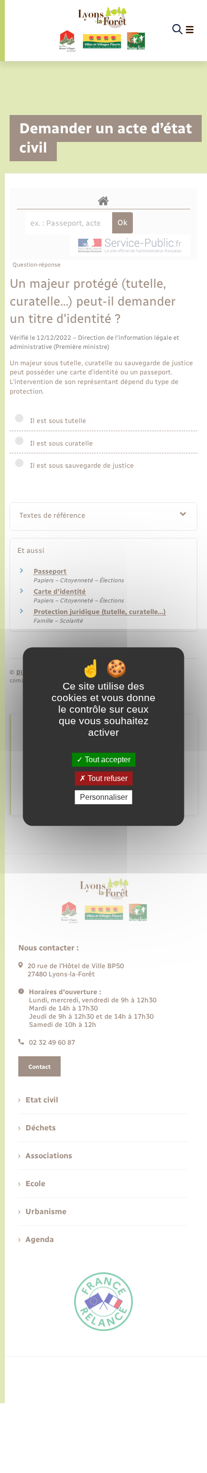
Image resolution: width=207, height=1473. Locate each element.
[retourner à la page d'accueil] (101, 30)
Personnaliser (104, 797)
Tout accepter (106, 760)
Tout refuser (107, 778)
